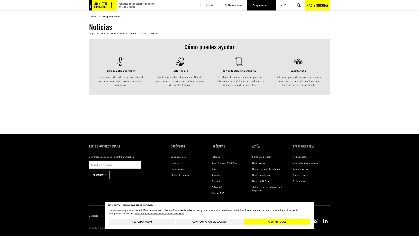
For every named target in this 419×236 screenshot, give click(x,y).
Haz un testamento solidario (266, 168)
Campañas (216, 181)
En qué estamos (111, 16)
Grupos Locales (300, 175)
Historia (175, 162)
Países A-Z (216, 187)
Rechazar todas (142, 221)
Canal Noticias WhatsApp (224, 162)
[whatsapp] (316, 220)
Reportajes (216, 175)
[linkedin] (325, 220)
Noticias (215, 156)
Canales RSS (217, 193)
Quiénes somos (178, 156)
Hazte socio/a (317, 5)
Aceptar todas (277, 221)
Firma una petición (261, 156)
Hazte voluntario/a (261, 175)
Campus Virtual (301, 168)
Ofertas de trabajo (180, 175)
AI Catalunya (299, 181)
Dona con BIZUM (260, 181)
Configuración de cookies (209, 221)
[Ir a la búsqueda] (299, 5)
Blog (213, 168)
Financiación (177, 168)
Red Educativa (300, 156)
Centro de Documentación (306, 162)
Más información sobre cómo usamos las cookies (159, 213)
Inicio (93, 16)
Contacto (93, 215)
